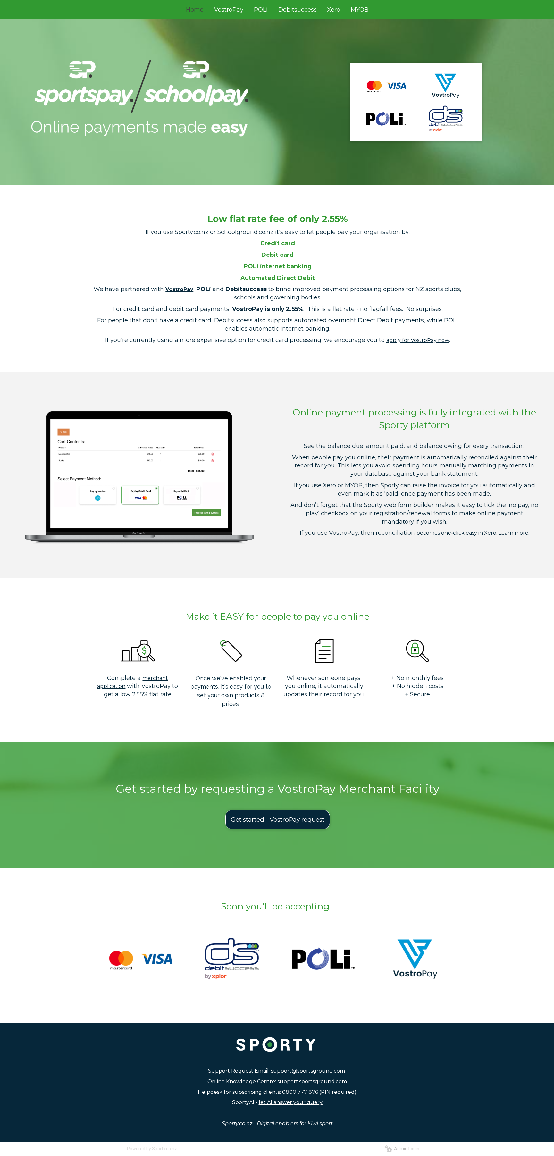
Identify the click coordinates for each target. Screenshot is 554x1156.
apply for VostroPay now (417, 340)
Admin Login (405, 1148)
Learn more (513, 533)
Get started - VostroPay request (277, 819)
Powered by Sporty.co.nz (152, 1148)
